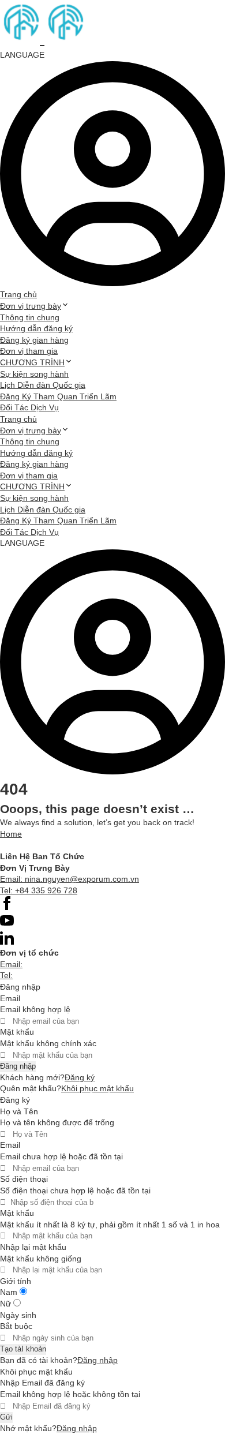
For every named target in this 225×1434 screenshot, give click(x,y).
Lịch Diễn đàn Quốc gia (42, 385)
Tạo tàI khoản (23, 1349)
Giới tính (15, 1281)
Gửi (6, 1417)
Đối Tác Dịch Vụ (29, 407)
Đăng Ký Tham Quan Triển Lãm (58, 396)
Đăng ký (80, 1077)
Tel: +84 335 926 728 (38, 890)
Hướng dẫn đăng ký (36, 328)
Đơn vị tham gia (29, 350)
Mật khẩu (17, 1031)
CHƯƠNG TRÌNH (32, 362)
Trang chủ (18, 294)
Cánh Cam (82, 844)
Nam (10, 1292)
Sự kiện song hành (34, 374)
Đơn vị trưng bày (30, 305)
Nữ (6, 1303)
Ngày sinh (18, 1315)
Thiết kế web (23, 844)
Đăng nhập (18, 1066)
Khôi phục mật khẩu (97, 1088)
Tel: (6, 975)
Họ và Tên (19, 1111)
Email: (11, 964)
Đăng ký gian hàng (34, 340)
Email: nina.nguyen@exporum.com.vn (69, 878)
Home (11, 833)
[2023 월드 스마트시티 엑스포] (42, 38)
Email (10, 998)
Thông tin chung (29, 317)
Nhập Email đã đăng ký (42, 1382)
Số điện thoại (24, 1179)
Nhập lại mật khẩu (33, 1247)
